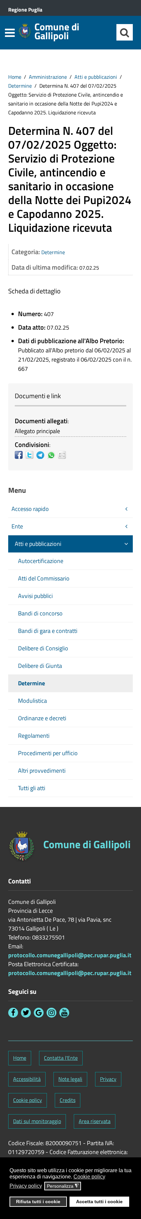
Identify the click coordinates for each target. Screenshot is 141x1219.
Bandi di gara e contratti (47, 630)
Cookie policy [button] (89, 1176)
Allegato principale (37, 431)
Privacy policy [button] (26, 1186)
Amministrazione (48, 77)
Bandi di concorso (40, 613)
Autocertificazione (40, 560)
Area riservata (95, 1121)
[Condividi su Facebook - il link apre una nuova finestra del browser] (20, 455)
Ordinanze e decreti (42, 718)
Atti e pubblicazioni (95, 77)
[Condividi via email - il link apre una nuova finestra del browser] (63, 455)
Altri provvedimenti (42, 770)
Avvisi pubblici (35, 595)
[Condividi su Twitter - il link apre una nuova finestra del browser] (31, 455)
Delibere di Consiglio (43, 648)
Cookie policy (27, 1100)
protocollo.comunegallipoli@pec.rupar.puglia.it (69, 955)
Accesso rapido (30, 508)
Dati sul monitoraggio (37, 1121)
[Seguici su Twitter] (26, 1013)
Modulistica (32, 700)
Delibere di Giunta (40, 665)
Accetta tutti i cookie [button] (99, 1201)
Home (14, 77)
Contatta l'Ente (61, 1058)
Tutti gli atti (31, 788)
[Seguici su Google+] (39, 1013)
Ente (17, 526)
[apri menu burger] (10, 32)
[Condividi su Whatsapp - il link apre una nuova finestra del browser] (52, 455)
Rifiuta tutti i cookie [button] (38, 1201)
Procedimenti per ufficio (48, 753)
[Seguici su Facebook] (13, 1013)
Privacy (108, 1079)
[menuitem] (14, 77)
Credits (67, 1100)
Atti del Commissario (44, 578)
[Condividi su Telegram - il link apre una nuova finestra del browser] (41, 455)
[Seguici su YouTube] (64, 1013)
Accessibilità (27, 1079)
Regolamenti (34, 735)
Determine (20, 86)
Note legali (70, 1079)
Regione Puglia (25, 10)
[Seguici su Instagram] (51, 1013)
